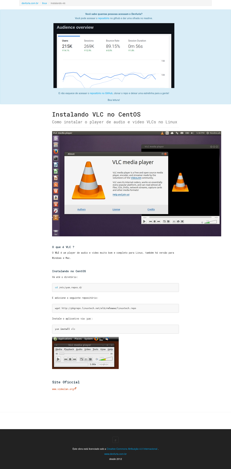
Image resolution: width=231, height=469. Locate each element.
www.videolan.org (63, 389)
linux (44, 3)
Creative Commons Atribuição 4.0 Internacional (132, 448)
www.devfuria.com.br (115, 453)
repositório (103, 18)
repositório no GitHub (101, 93)
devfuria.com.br (30, 3)
